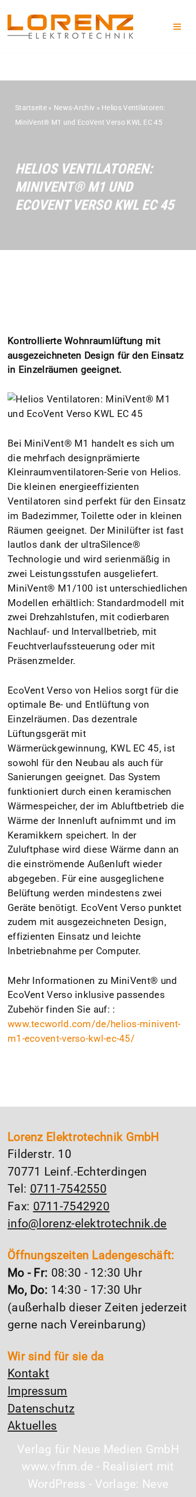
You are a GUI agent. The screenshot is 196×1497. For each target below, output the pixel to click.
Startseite (31, 108)
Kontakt (28, 1373)
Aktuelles (32, 1426)
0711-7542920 (71, 1206)
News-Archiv (74, 108)
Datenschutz (41, 1409)
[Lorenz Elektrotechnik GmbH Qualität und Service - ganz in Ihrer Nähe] (70, 26)
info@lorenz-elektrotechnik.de (87, 1223)
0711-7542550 (68, 1189)
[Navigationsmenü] (177, 27)
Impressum (37, 1391)
